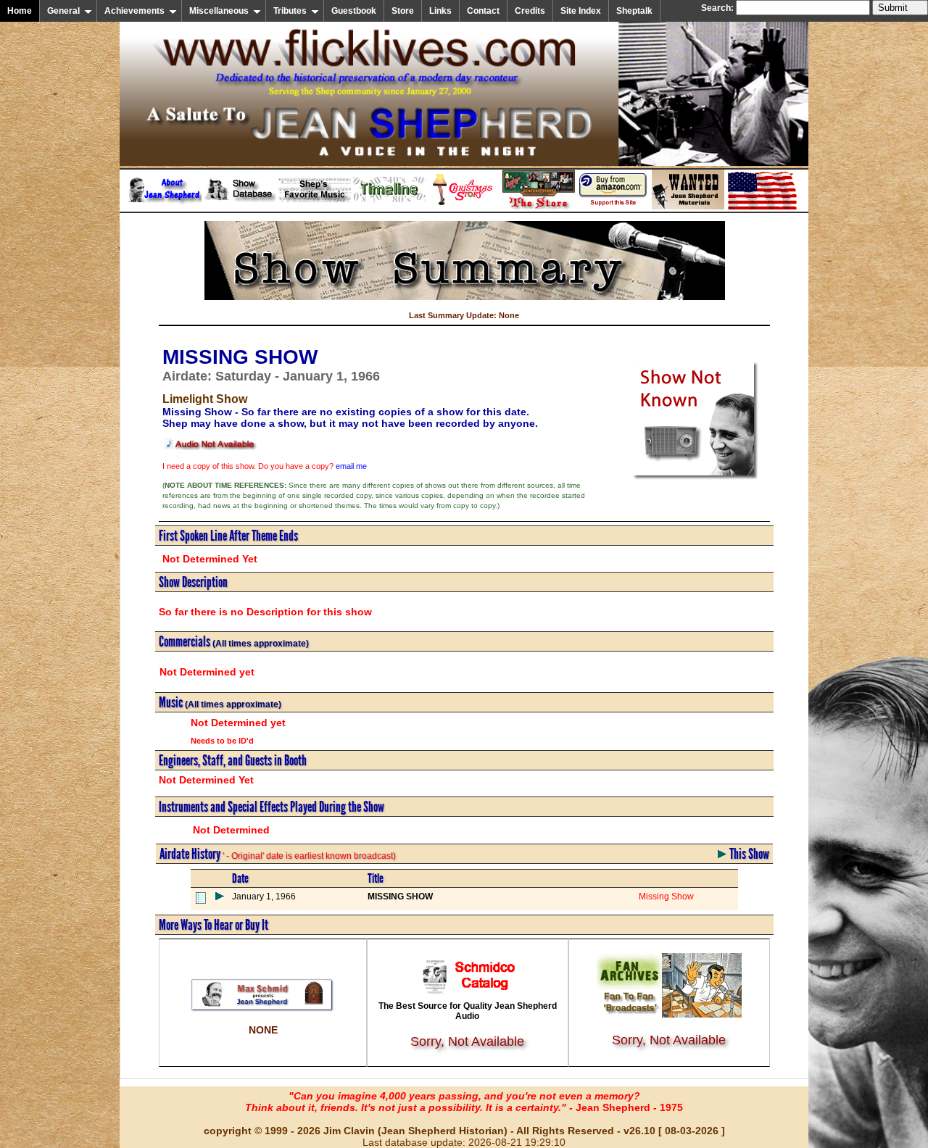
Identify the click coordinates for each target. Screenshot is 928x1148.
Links (440, 11)
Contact (483, 11)
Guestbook (353, 11)
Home (19, 11)
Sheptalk (634, 11)
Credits (530, 11)
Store (403, 11)
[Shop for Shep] (538, 206)
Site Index (580, 11)
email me (351, 466)
